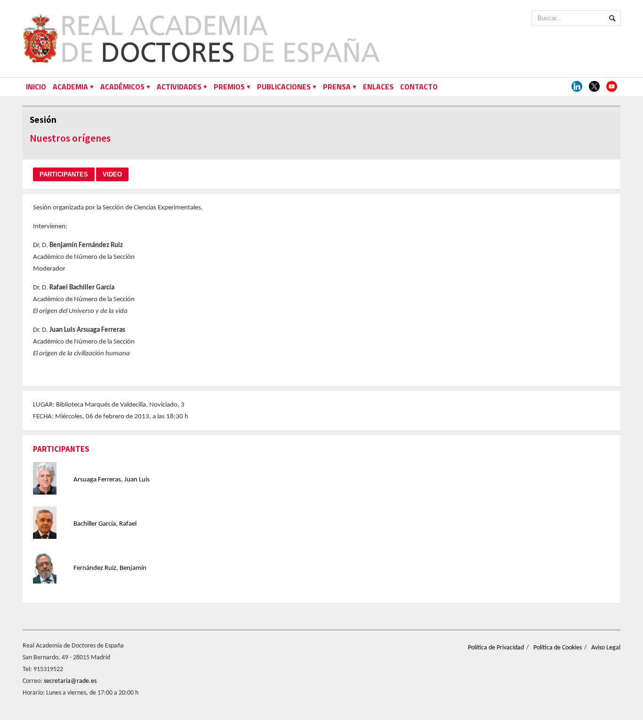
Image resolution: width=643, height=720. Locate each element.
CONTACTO (419, 86)
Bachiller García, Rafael (105, 524)
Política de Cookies (557, 647)
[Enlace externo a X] (594, 87)
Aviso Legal (605, 647)
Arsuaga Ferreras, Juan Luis (111, 479)
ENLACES (378, 86)
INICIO (36, 86)
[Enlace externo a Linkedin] (577, 87)
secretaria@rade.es (70, 681)
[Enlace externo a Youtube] (611, 87)
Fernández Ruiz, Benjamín (109, 568)
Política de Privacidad (496, 647)
